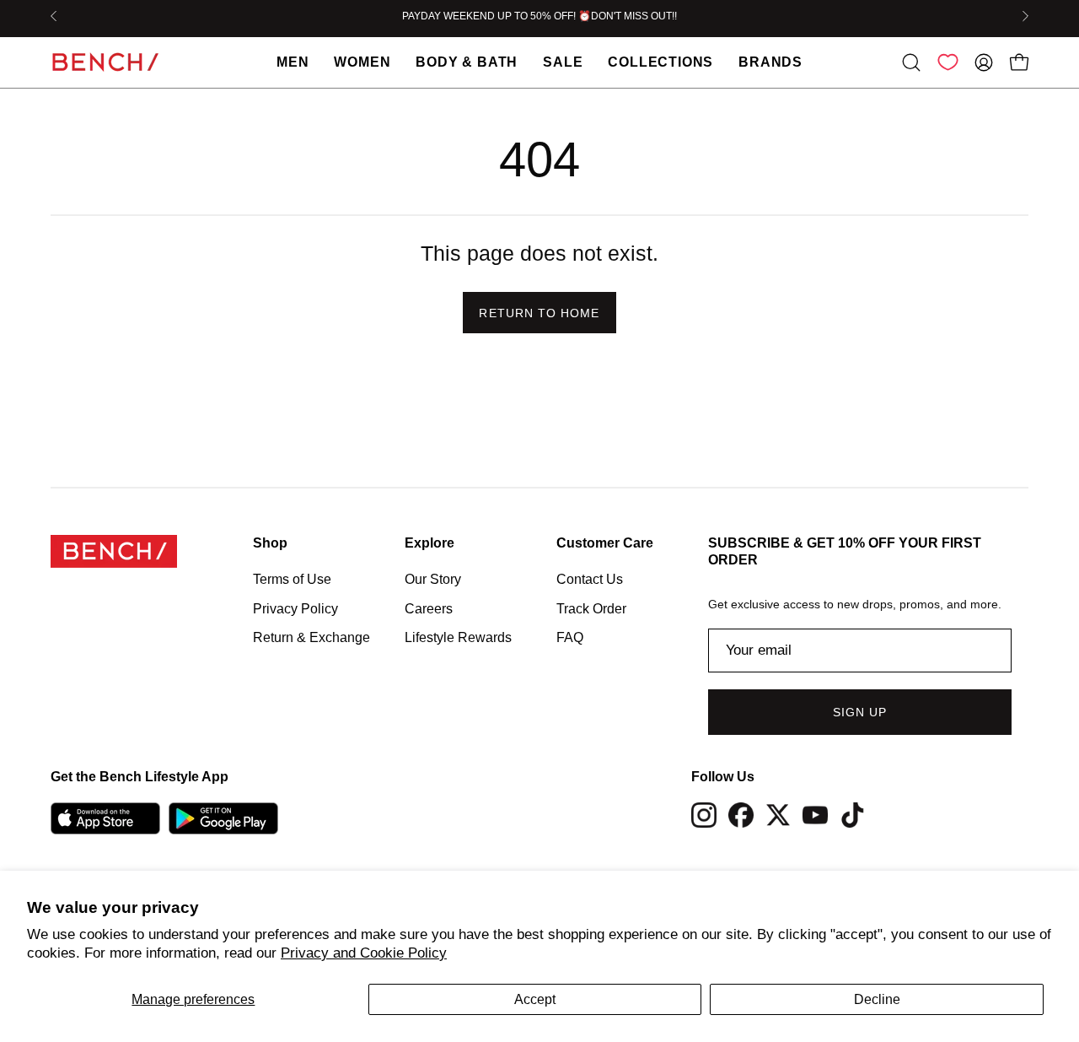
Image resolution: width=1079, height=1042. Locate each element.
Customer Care (604, 543)
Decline (877, 999)
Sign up (860, 712)
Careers (429, 608)
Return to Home (539, 313)
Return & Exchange (311, 637)
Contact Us (589, 579)
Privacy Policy (295, 608)
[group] (539, 16)
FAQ (569, 637)
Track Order (591, 608)
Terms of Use (292, 579)
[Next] (1025, 16)
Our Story (433, 579)
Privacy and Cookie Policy (364, 953)
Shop (270, 543)
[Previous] (54, 16)
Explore (429, 543)
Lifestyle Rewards (458, 637)
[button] (911, 62)
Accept (535, 999)
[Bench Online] (105, 62)
